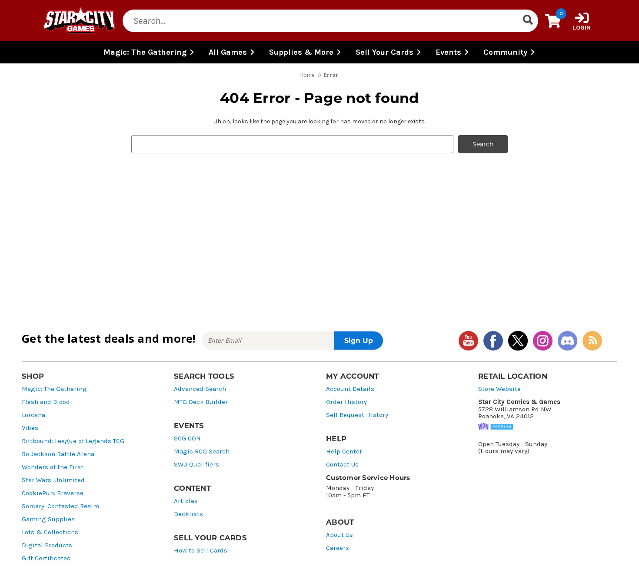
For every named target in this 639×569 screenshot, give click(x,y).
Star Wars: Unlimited (53, 480)
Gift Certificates (46, 558)
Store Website (499, 389)
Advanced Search (200, 389)
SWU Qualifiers (196, 464)
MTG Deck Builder (201, 402)
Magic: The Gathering (54, 389)
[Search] (527, 21)
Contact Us (342, 464)
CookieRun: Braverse (52, 493)
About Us (339, 535)
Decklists (188, 514)
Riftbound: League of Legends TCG (73, 441)
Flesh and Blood (46, 402)
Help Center (344, 451)
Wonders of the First (52, 467)
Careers (337, 548)
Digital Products (47, 545)
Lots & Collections (50, 532)
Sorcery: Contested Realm (60, 506)
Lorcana (33, 415)
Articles (186, 501)
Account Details (350, 389)
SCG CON (187, 438)
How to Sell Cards (200, 550)
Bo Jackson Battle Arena (58, 454)
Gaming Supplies (48, 519)
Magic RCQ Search (202, 451)
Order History (346, 402)
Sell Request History (357, 415)
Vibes (30, 428)
